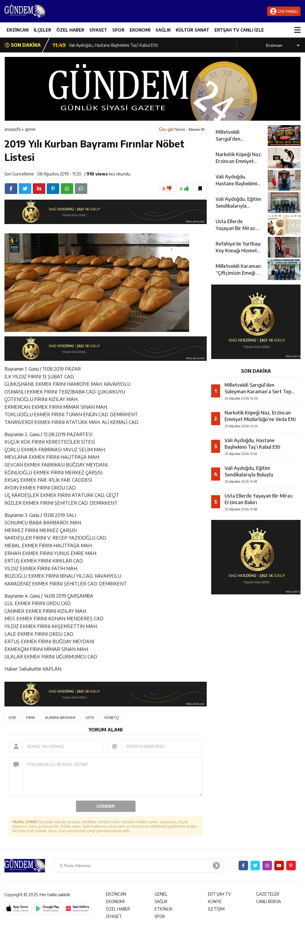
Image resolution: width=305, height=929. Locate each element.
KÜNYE (215, 901)
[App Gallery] (77, 908)
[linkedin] (39, 188)
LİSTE (89, 717)
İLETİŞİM (216, 908)
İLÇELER (42, 29)
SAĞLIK (163, 29)
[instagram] (267, 865)
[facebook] (11, 188)
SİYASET (98, 29)
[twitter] (25, 188)
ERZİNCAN (18, 29)
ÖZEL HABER (70, 29)
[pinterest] (53, 188)
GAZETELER (267, 894)
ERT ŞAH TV (219, 894)
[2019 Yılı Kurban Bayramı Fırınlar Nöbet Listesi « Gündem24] (40, 11)
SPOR (118, 29)
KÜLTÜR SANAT (192, 29)
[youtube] (279, 865)
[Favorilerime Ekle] (200, 188)
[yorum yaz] (81, 188)
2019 (12, 717)
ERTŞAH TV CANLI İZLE (239, 29)
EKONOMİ (140, 29)
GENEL (30, 129)
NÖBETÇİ (111, 717)
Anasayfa (12, 129)
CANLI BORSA (268, 901)
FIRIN (30, 717)
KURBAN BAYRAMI (60, 717)
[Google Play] (48, 908)
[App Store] (18, 908)
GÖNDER (106, 806)
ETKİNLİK (164, 908)
